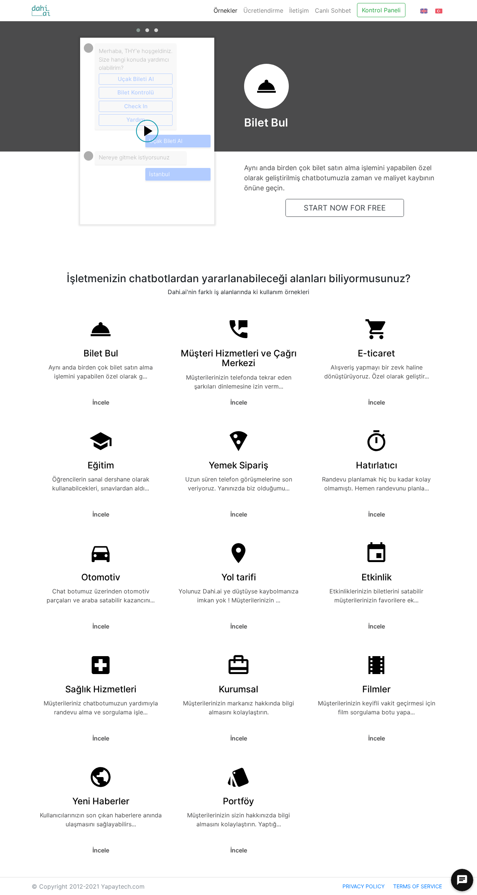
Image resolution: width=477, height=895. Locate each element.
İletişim (299, 10)
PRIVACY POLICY (363, 886)
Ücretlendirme (263, 10)
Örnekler (225, 10)
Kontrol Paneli (381, 10)
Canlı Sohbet (333, 10)
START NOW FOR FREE (345, 207)
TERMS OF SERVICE (417, 886)
